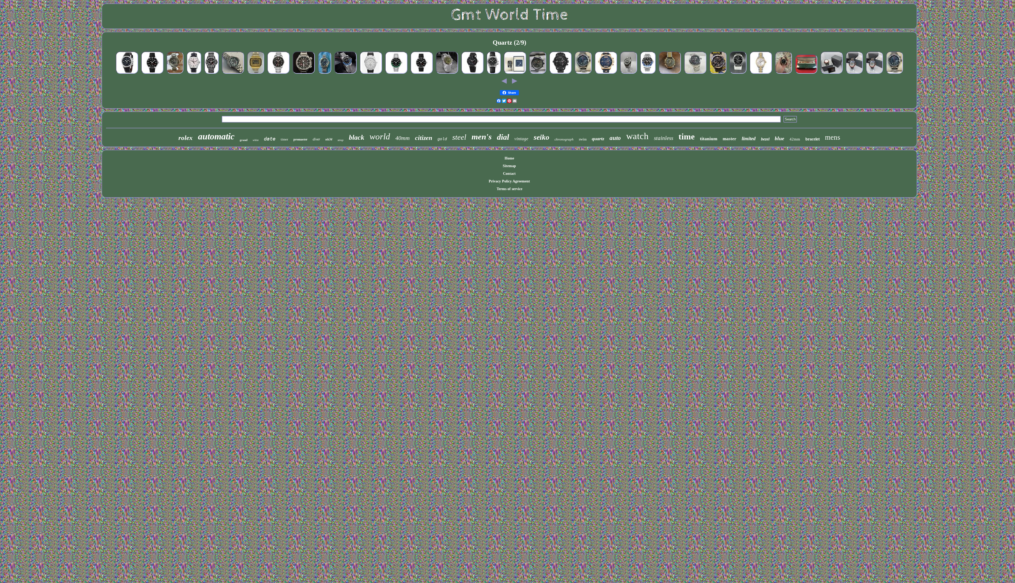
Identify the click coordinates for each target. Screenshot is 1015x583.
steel (459, 137)
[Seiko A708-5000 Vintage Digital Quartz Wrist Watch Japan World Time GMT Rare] (255, 74)
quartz (598, 138)
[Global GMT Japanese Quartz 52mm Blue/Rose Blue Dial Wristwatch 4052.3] (606, 74)
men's (482, 136)
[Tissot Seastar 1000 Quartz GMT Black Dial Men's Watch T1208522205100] (783, 74)
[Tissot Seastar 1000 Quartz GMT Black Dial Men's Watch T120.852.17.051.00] (472, 74)
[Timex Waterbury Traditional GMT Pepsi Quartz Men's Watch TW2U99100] (874, 74)
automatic (216, 136)
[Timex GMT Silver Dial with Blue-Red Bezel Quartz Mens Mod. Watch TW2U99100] (831, 74)
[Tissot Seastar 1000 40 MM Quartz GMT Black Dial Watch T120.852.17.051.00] (152, 74)
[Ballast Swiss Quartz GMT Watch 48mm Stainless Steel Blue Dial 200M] (324, 74)
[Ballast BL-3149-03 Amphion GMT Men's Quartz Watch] (515, 74)
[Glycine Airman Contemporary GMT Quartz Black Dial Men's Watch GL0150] (127, 74)
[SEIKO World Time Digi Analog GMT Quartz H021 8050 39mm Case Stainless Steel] (628, 74)
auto (615, 138)
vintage (521, 138)
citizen (423, 137)
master (729, 138)
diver (316, 139)
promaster (300, 139)
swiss (583, 139)
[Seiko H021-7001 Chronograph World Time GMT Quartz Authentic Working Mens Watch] (670, 74)
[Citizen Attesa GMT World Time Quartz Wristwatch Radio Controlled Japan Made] (233, 74)
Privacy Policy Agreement (509, 181)
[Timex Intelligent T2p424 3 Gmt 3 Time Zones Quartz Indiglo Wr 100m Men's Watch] (695, 74)
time (687, 136)
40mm (402, 138)
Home (509, 158)
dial (503, 137)
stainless (663, 138)
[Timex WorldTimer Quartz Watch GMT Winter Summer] (537, 74)
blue (779, 138)
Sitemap (509, 166)
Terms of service (509, 189)
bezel (765, 139)
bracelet (812, 139)
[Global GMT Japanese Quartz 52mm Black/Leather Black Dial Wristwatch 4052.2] (560, 74)
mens (832, 137)
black (356, 137)
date (269, 139)
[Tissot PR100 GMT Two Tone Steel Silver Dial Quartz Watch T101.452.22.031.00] (761, 74)
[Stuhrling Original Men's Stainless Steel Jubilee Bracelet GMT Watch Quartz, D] (648, 74)
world (380, 136)
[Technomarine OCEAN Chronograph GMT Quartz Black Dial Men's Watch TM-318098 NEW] (717, 74)
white (256, 140)
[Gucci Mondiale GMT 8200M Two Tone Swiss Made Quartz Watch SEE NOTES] (806, 74)
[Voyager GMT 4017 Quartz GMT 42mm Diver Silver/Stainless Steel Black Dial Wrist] (278, 74)
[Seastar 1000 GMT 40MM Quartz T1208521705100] (421, 74)
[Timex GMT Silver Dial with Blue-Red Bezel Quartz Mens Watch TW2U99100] (854, 74)
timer (284, 139)
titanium (708, 138)
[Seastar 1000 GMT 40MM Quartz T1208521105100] (396, 74)
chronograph (564, 139)
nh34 (328, 139)
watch (637, 136)
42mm (795, 139)
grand (243, 140)
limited (749, 138)
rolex (185, 137)
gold (442, 139)
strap (341, 140)
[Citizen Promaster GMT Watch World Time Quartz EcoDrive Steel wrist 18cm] (304, 74)
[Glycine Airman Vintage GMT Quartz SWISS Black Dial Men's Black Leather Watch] (494, 74)
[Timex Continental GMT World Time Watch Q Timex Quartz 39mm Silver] (371, 74)
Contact (509, 174)
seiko (541, 137)
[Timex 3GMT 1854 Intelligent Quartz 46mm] (583, 74)
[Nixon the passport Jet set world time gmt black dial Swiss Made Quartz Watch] (174, 74)
